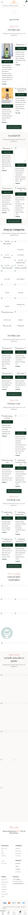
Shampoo (18, 848)
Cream (3, 861)
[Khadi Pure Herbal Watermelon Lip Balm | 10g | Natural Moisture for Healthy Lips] (21, 348)
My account (4, 848)
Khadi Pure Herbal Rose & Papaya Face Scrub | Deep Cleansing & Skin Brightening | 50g (7, 429)
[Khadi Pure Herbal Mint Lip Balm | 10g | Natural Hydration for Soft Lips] (21, 373)
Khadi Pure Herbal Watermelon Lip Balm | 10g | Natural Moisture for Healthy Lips (20, 359)
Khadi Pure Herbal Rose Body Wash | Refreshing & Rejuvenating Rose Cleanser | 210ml (6, 526)
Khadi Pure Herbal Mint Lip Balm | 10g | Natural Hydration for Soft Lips (20, 384)
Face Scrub (18, 855)
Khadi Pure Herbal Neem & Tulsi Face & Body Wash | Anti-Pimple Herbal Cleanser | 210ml (7, 552)
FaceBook (18, 863)
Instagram (18, 869)
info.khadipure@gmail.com (18, 883)
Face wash (3, 863)
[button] (7, 61)
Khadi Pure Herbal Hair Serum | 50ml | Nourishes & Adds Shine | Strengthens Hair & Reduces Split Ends (20, 57)
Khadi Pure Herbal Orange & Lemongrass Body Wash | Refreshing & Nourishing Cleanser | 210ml (20, 527)
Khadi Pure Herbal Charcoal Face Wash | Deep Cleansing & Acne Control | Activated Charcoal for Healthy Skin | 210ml (7, 475)
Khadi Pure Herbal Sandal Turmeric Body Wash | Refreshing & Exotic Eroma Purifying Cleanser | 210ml (20, 553)
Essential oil (18, 853)
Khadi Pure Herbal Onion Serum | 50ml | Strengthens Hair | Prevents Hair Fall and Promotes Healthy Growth (7, 115)
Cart (2, 851)
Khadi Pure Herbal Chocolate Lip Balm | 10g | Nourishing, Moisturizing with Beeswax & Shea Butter (7, 361)
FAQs (2, 896)
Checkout (3, 855)
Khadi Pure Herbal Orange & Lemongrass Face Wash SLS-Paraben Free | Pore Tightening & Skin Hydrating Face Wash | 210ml (20, 478)
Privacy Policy (4, 894)
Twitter (17, 866)
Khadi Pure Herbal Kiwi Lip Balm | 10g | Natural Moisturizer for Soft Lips (7, 384)
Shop (2, 853)
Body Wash (18, 851)
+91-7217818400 (16, 879)
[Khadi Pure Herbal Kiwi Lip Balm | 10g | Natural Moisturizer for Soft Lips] (7, 373)
